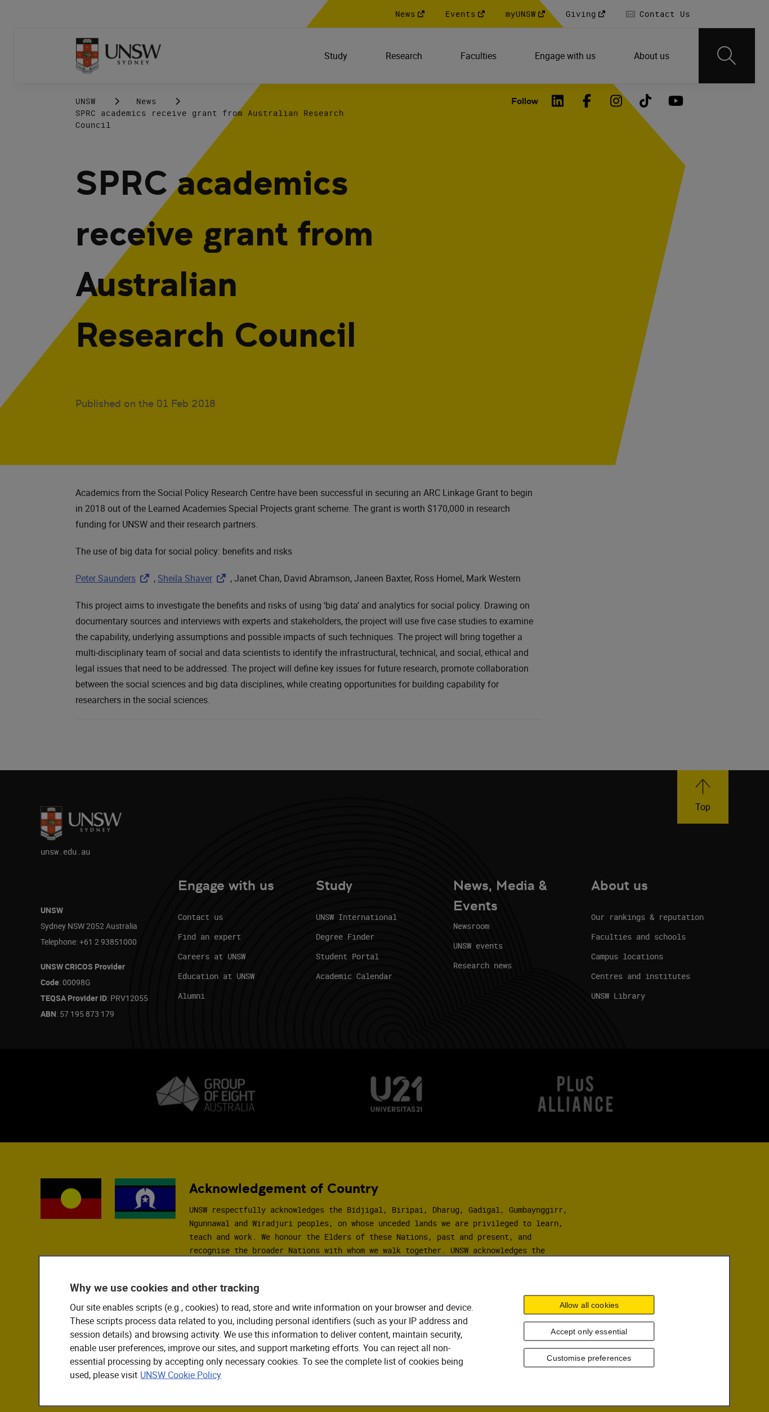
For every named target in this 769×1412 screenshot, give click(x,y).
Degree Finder (345, 936)
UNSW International (356, 916)
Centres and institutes (640, 976)
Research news (482, 965)
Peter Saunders (114, 578)
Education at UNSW (216, 976)
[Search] (727, 55)
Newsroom (471, 926)
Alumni (191, 995)
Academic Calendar (354, 976)
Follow (524, 101)
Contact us (200, 916)
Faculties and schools (638, 936)
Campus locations (627, 956)
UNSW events (478, 945)
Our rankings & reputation (647, 916)
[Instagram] (616, 101)
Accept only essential (589, 1330)
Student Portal (347, 956)
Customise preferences (589, 1357)
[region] (384, 1331)
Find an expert (209, 936)
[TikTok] (645, 101)
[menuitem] (337, 56)
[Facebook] (586, 101)
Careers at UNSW (211, 956)
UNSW (85, 101)
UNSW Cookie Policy (180, 1375)
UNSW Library (618, 995)
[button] (702, 797)
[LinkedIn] (557, 101)
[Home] (118, 56)
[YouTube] (674, 101)
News (146, 101)
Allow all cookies (589, 1304)
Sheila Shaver (194, 578)
